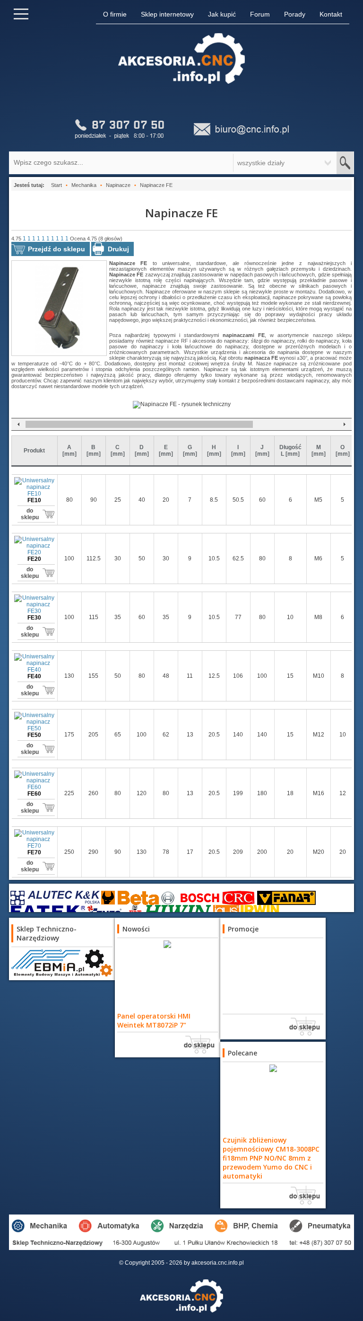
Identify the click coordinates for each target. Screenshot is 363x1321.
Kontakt (331, 14)
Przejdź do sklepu (56, 249)
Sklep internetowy (167, 14)
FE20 (34, 559)
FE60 (34, 793)
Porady (294, 14)
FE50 (34, 735)
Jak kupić (222, 14)
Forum (260, 14)
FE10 (34, 500)
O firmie (115, 14)
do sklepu (30, 514)
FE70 (34, 852)
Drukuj (118, 249)
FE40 (34, 676)
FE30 (34, 617)
